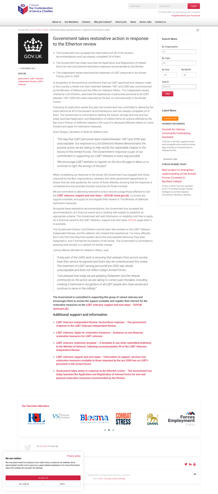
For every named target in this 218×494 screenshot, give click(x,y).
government (23, 78)
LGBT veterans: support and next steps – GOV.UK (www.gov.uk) (93, 195)
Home (32, 30)
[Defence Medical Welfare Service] (153, 419)
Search (165, 82)
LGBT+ (40, 81)
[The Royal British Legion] (36, 419)
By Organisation (170, 46)
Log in (194, 6)
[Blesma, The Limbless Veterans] (94, 419)
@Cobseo (43, 446)
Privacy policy (74, 456)
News (39, 30)
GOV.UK (132, 220)
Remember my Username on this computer (181, 12)
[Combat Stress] (123, 419)
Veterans (22, 84)
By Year (165, 69)
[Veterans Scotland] (65, 419)
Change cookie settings (114, 478)
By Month (186, 69)
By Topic (166, 58)
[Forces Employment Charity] (182, 419)
